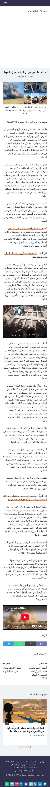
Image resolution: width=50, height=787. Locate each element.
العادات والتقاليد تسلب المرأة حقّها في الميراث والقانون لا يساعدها (25, 729)
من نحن (42, 762)
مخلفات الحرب (39, 654)
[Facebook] (45, 784)
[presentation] (25, 711)
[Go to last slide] (43, 722)
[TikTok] (31, 784)
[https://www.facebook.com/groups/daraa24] (26, 784)
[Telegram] (21, 784)
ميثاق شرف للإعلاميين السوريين (25, 771)
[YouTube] (16, 784)
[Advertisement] (25, 42)
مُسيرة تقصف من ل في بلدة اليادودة (12, 667)
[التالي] (7, 722)
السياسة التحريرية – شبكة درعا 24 (16, 762)
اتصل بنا (33, 762)
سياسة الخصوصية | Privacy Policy (25, 767)
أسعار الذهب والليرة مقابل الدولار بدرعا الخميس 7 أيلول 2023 (38, 671)
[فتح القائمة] (5, 3)
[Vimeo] (12, 784)
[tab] (30, 747)
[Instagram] (35, 784)
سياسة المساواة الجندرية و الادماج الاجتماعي (25, 765)
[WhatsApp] (7, 784)
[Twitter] (40, 784)
